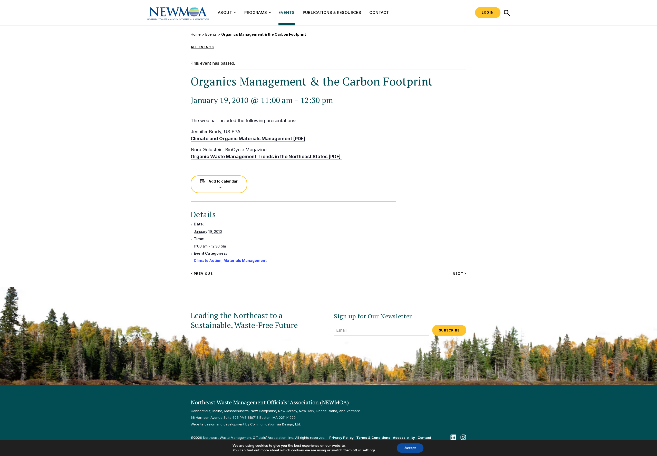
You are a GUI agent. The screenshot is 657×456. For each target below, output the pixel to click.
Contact (379, 12)
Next (459, 274)
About (225, 12)
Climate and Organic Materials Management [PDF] (248, 138)
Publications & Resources (332, 12)
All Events (202, 47)
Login (488, 12)
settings (368, 450)
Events (286, 12)
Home (196, 34)
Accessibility (404, 437)
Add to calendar (223, 181)
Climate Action (207, 260)
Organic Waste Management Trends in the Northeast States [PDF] (266, 156)
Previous (203, 274)
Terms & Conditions (373, 437)
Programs (255, 12)
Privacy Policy (341, 437)
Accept (410, 447)
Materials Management (245, 260)
